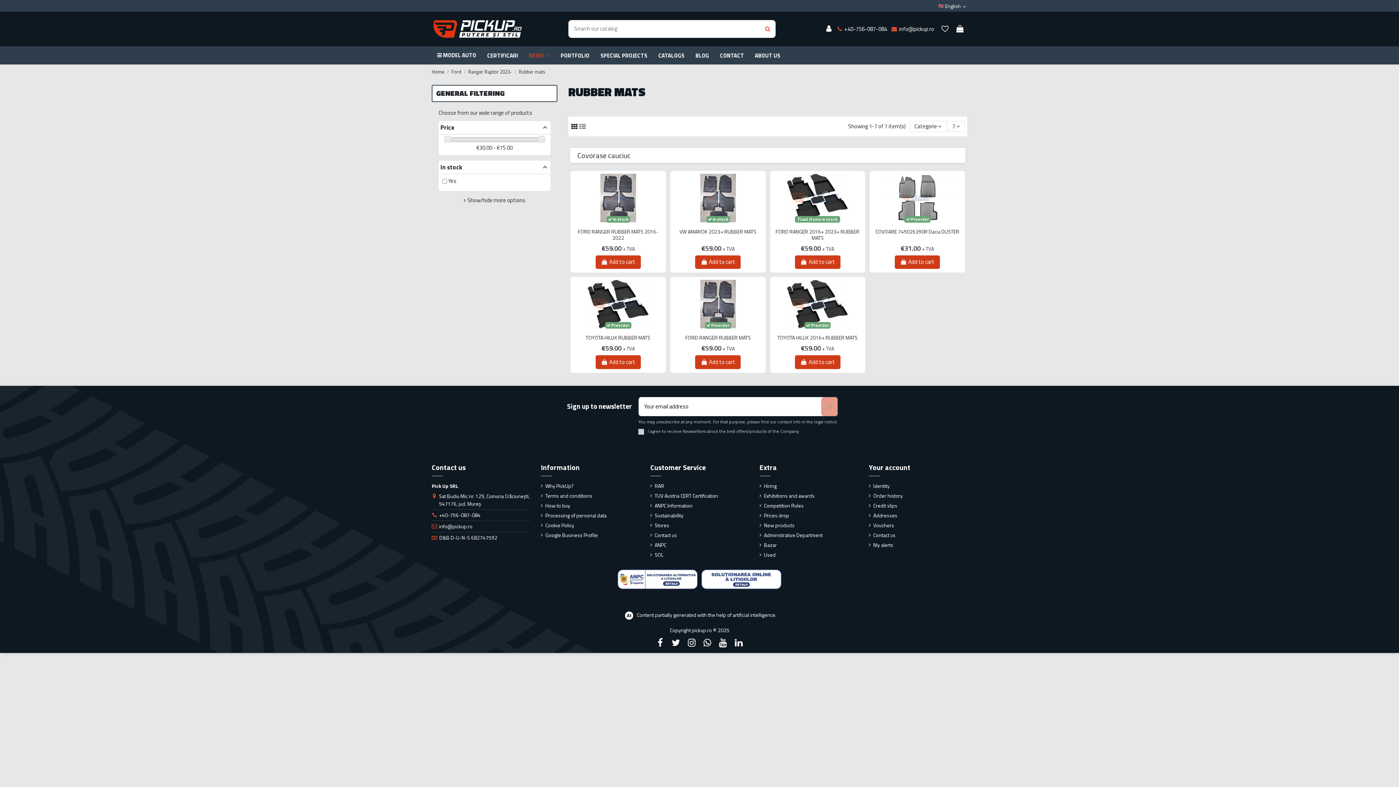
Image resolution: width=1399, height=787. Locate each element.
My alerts (883, 545)
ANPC (660, 545)
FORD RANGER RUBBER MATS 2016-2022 (618, 235)
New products (779, 525)
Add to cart (622, 262)
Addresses (885, 515)
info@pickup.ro (456, 526)
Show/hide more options (496, 200)
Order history (888, 496)
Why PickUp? (559, 486)
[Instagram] (691, 643)
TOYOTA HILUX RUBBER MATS (618, 338)
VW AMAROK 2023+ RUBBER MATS (717, 232)
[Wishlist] (945, 29)
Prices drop (776, 515)
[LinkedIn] (739, 643)
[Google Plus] (707, 643)
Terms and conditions (568, 496)
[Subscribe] (829, 406)
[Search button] (768, 29)
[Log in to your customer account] (829, 29)
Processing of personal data (576, 515)
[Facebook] (660, 643)
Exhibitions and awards (789, 496)
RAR (659, 486)
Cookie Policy (559, 525)
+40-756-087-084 (460, 515)
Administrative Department (793, 535)
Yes (452, 181)
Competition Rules (784, 505)
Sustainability (669, 515)
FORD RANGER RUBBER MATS (718, 338)
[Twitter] (676, 643)
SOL (659, 555)
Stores (662, 525)
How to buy (557, 505)
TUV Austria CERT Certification (686, 496)
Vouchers (883, 525)
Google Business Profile (571, 535)
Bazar (770, 545)
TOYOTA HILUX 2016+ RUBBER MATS (817, 338)
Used (770, 555)
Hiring (770, 486)
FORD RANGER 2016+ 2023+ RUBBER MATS (817, 235)
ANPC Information (674, 505)
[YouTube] (723, 643)
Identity (881, 486)
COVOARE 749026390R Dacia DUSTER (917, 232)
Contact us (666, 535)
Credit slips (885, 505)
